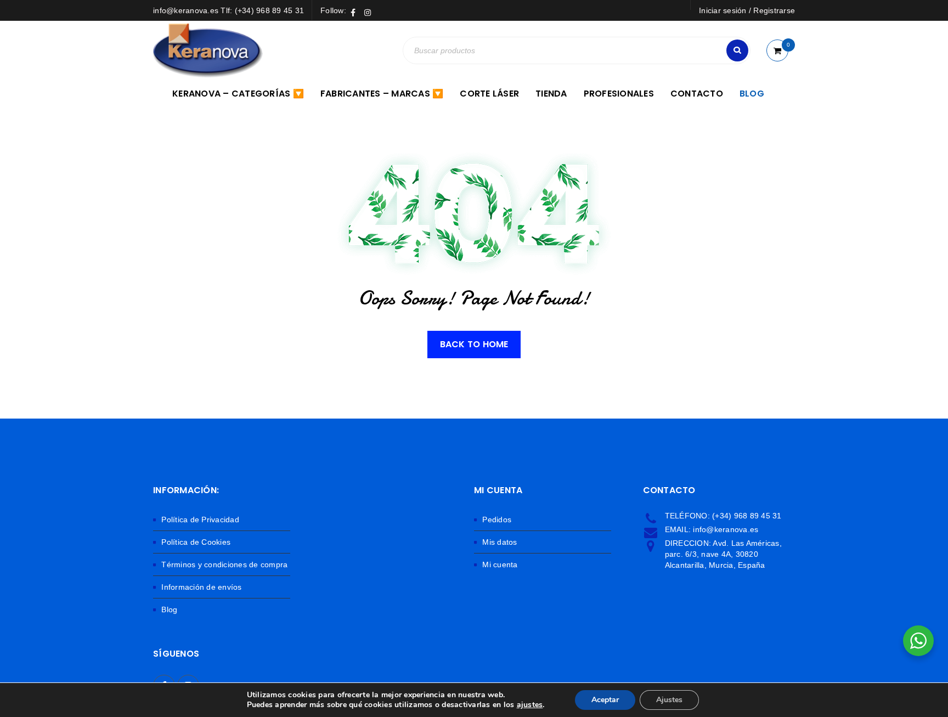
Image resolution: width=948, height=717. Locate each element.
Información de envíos (201, 587)
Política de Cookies (195, 542)
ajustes (530, 705)
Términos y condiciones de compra (224, 564)
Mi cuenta (499, 564)
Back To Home (474, 344)
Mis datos (499, 542)
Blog (169, 609)
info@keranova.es (725, 529)
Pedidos (496, 519)
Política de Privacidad (200, 519)
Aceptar (605, 700)
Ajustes (669, 700)
